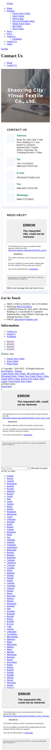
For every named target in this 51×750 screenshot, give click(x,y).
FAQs (9, 34)
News (9, 31)
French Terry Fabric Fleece (30, 376)
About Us (11, 36)
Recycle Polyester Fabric (23, 21)
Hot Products (7, 371)
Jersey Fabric (18, 16)
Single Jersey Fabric (21, 23)
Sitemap (18, 371)
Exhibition (17, 39)
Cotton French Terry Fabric (13, 373)
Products (11, 11)
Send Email (6, 386)
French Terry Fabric (21, 13)
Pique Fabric (18, 18)
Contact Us (12, 41)
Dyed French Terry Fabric (20, 381)
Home (9, 8)
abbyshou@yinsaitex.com (28, 177)
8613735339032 (24, 306)
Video (9, 44)
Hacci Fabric (18, 29)
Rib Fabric (17, 26)
